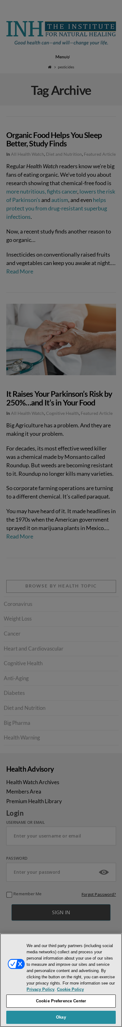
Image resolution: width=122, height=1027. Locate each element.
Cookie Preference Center (61, 1001)
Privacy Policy (40, 989)
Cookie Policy (70, 989)
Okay (61, 1017)
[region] (61, 980)
